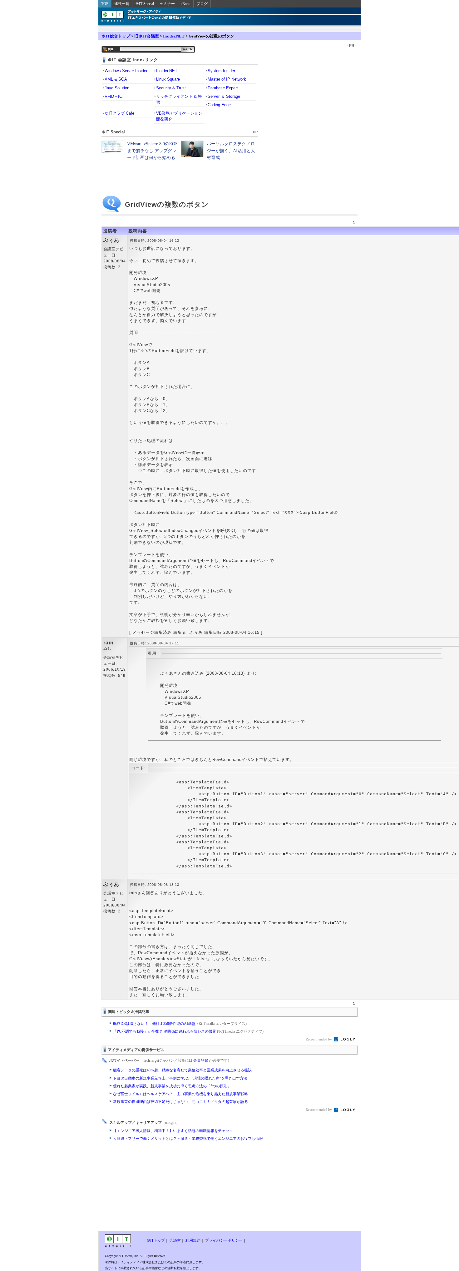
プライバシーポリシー (224, 1240)
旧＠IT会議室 (146, 36)
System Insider (221, 70)
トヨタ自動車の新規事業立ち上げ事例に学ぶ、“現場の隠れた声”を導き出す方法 (180, 1078)
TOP (104, 4)
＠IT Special (144, 4)
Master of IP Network (227, 79)
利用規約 (192, 1240)
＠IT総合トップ (115, 36)
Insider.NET (174, 36)
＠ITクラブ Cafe (119, 113)
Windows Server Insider (126, 70)
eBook (185, 4)
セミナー (167, 4)
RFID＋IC (113, 96)
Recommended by (319, 1039)
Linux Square (168, 79)
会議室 (175, 1240)
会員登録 (200, 1060)
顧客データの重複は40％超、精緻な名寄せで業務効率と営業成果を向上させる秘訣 (182, 1070)
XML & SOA (116, 79)
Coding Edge (219, 104)
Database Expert (223, 88)
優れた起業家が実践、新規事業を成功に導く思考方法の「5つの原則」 (172, 1086)
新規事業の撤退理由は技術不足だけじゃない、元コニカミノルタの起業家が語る (180, 1102)
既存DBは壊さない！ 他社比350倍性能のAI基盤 (180, 1023)
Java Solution (117, 88)
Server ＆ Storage (224, 96)
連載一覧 (121, 4)
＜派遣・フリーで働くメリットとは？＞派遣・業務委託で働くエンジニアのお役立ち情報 (188, 1138)
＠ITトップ (155, 1240)
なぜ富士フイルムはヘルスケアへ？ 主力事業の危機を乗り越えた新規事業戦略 (180, 1094)
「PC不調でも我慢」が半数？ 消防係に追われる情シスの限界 (188, 1031)
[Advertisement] (179, 1188)
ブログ (202, 4)
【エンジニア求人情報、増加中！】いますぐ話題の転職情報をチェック (173, 1131)
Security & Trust (171, 88)
